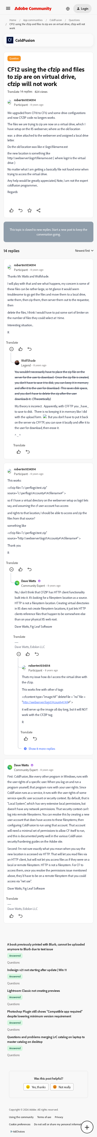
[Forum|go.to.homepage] (33, 8)
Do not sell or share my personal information (59, 1124)
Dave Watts (28, 581)
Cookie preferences (19, 1124)
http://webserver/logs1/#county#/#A (45, 702)
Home (12, 20)
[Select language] (68, 8)
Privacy (59, 1117)
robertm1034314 (25, 100)
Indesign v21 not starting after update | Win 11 (37, 970)
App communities (33, 20)
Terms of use (44, 1117)
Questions (74, 20)
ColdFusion (56, 20)
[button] (8, 10)
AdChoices (19, 1131)
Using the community (21, 1117)
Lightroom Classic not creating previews (33, 991)
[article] (48, 308)
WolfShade (28, 360)
